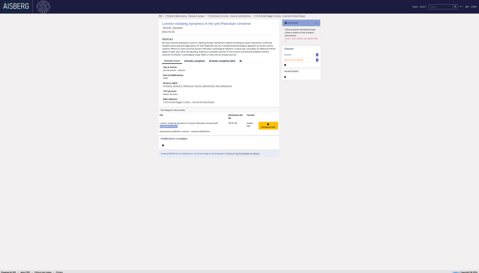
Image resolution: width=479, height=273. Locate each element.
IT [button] (461, 7)
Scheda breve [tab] (172, 60)
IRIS (467, 7)
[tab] (241, 61)
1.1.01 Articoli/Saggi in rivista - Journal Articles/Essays (279, 16)
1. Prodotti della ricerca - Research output (184, 16)
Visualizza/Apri (268, 125)
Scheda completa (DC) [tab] (222, 61)
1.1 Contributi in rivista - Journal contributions (229, 16)
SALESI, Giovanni (172, 27)
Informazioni (292, 23)
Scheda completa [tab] (194, 61)
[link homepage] (17, 7)
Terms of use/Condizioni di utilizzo (243, 153)
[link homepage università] (43, 7)
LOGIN (474, 7)
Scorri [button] (422, 7)
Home (415, 7)
